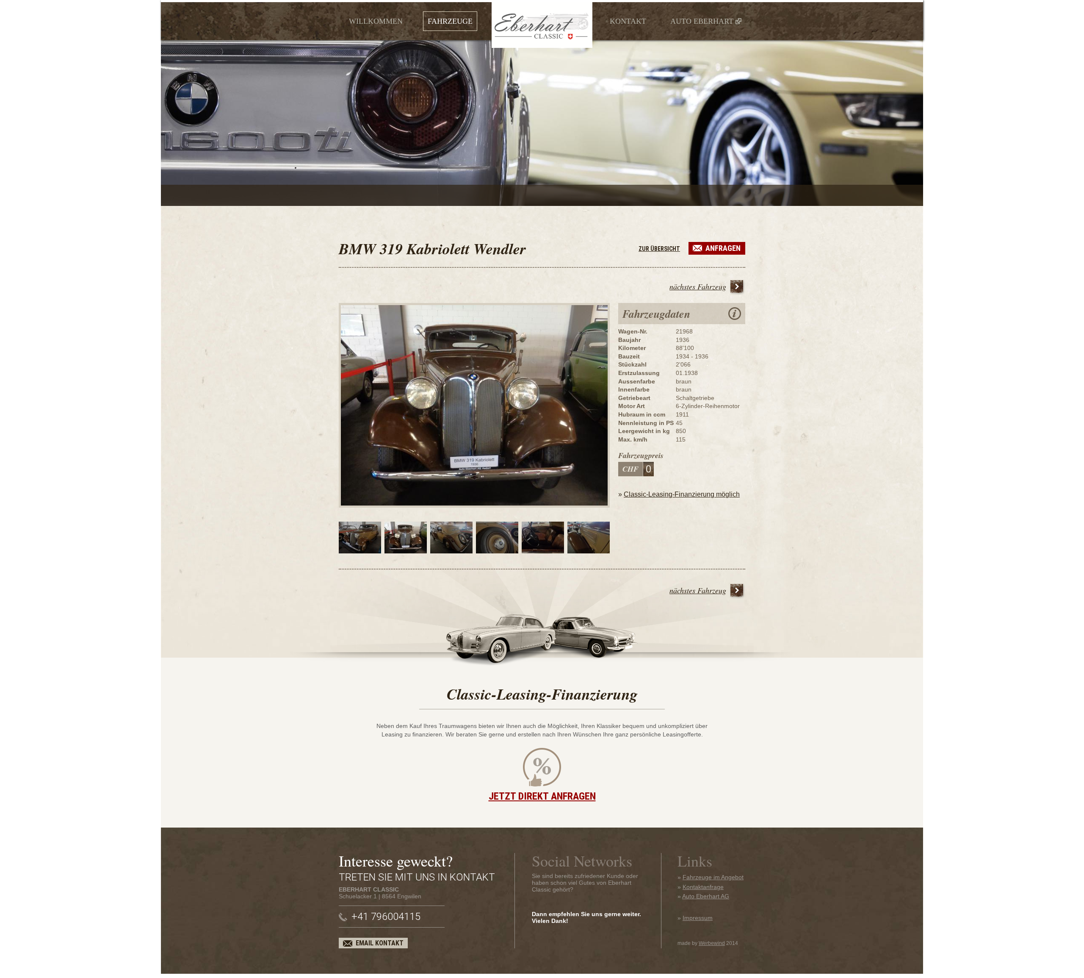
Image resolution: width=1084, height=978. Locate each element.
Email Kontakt (380, 943)
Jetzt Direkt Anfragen (542, 796)
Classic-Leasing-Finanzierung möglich (682, 494)
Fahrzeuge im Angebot (713, 877)
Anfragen (723, 248)
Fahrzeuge (450, 21)
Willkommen (376, 21)
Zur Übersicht (659, 248)
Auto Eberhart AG (705, 896)
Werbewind (712, 943)
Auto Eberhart (701, 21)
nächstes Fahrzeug (697, 286)
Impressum (698, 917)
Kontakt (628, 21)
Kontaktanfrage (703, 887)
